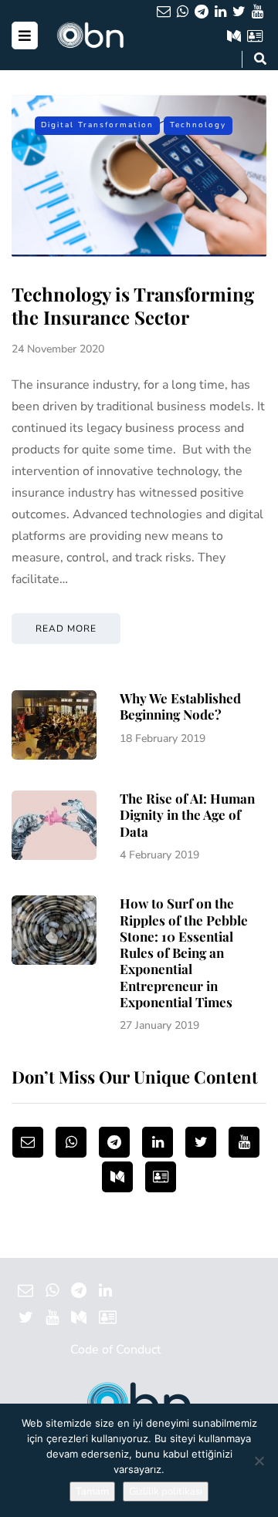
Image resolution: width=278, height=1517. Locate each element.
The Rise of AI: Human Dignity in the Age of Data (187, 815)
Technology (198, 125)
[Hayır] (258, 1460)
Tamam (92, 1491)
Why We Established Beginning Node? (180, 706)
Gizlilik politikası (165, 1491)
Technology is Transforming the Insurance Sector (133, 305)
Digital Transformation (97, 125)
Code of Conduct (115, 1349)
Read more (66, 628)
